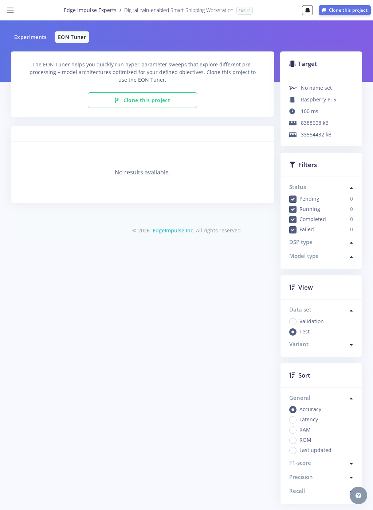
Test (304, 331)
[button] (358, 495)
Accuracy (310, 409)
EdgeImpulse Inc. (174, 230)
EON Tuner (72, 37)
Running (326, 208)
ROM (305, 439)
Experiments (30, 37)
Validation (311, 321)
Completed (326, 219)
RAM (305, 429)
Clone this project (347, 10)
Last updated (315, 450)
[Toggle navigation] (10, 10)
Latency (308, 419)
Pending (326, 198)
